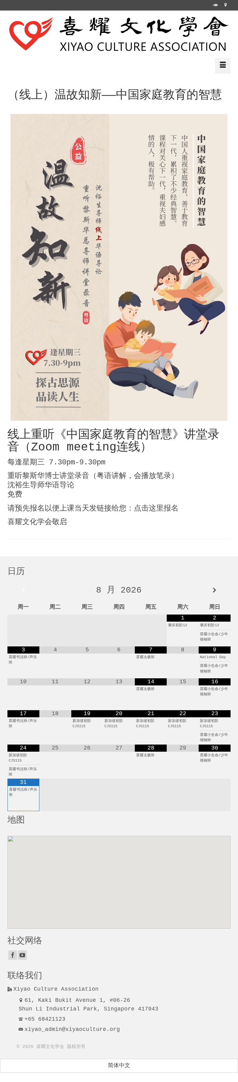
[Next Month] (215, 590)
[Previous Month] (23, 590)
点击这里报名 (156, 508)
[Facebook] (12, 955)
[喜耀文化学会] (119, 34)
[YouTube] (22, 955)
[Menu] (223, 66)
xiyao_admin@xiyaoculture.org (72, 1029)
